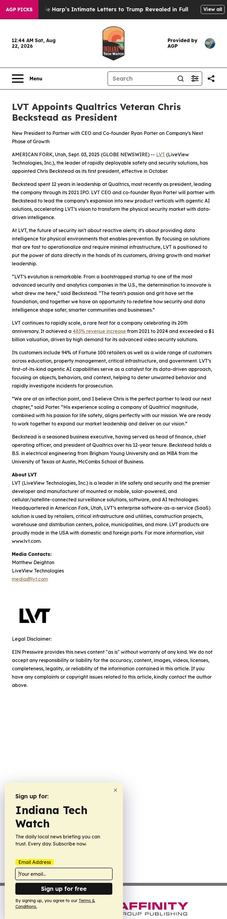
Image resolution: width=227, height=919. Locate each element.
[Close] (115, 790)
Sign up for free (64, 888)
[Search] (181, 78)
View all (212, 9)
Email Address (34, 862)
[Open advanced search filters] (195, 78)
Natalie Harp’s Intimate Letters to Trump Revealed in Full (109, 9)
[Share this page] (211, 78)
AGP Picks (19, 9)
